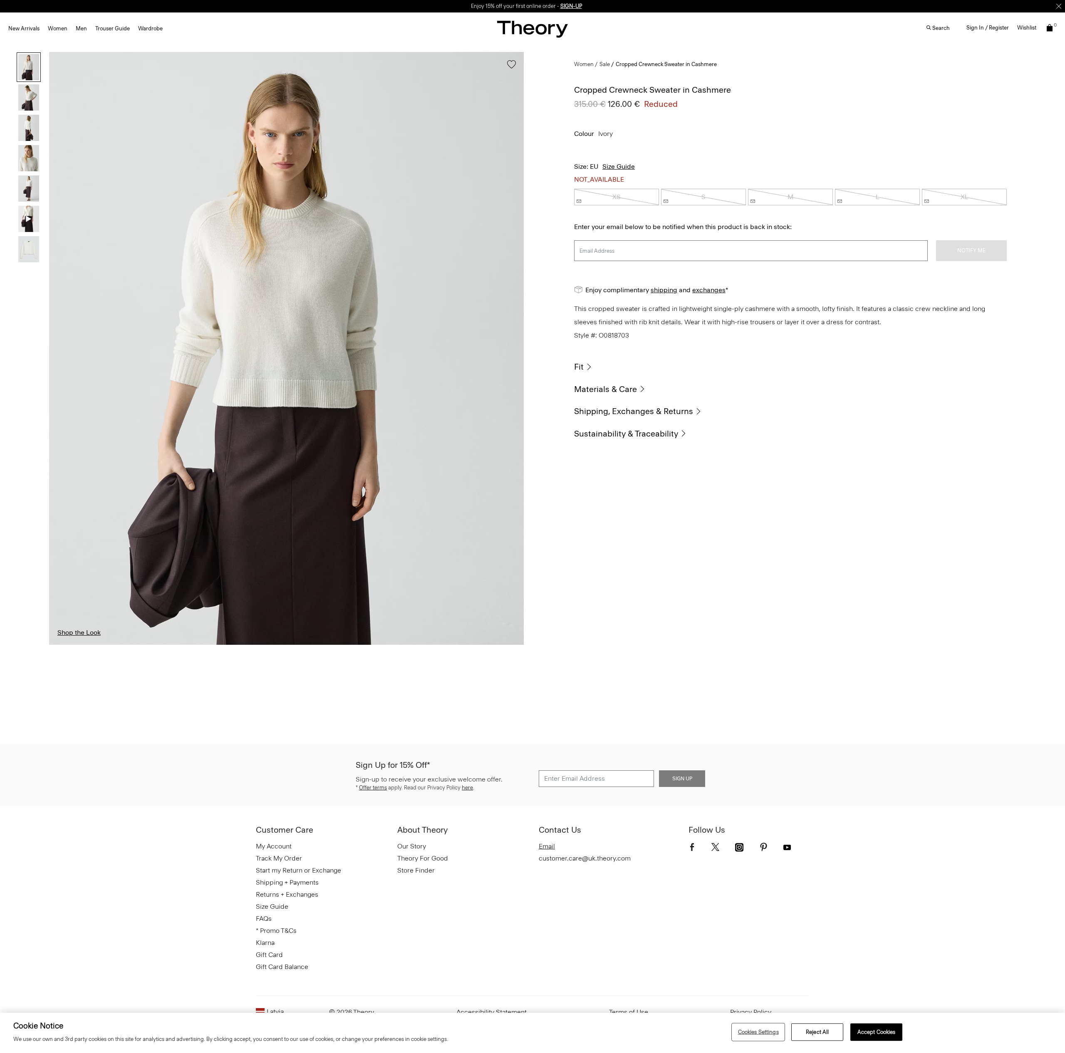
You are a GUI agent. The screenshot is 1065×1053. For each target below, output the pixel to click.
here (467, 787)
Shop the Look (79, 632)
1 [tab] (81, 644)
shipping (664, 290)
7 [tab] (492, 644)
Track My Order (279, 858)
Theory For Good (422, 858)
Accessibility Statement (491, 1012)
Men (81, 28)
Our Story (411, 846)
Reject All (817, 1032)
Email (547, 846)
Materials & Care (605, 389)
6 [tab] (423, 644)
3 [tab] (218, 644)
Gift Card (269, 955)
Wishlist (1026, 28)
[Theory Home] (532, 29)
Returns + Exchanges (287, 894)
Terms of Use (628, 1012)
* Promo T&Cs (276, 931)
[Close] (1058, 6)
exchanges (709, 290)
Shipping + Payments (287, 882)
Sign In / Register (987, 28)
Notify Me (971, 250)
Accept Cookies (876, 1032)
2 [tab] (149, 644)
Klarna (265, 943)
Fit (579, 367)
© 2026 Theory (351, 1012)
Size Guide (618, 166)
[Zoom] (509, 631)
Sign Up (682, 779)
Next (511, 348)
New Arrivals (24, 28)
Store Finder (416, 870)
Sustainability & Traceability (626, 434)
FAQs (264, 918)
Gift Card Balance (282, 967)
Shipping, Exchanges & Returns (633, 411)
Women (57, 28)
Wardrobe (150, 28)
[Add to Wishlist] (509, 68)
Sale (604, 64)
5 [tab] (355, 644)
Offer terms (373, 787)
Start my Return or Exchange (298, 870)
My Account (274, 846)
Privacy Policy (750, 1012)
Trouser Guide (112, 28)
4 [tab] (286, 644)
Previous (61, 348)
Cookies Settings (758, 1032)
